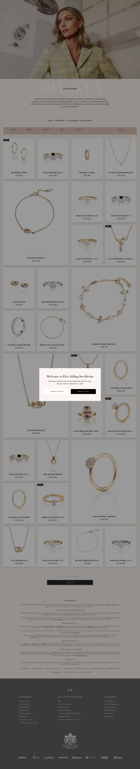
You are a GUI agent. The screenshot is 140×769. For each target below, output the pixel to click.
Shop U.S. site (83, 391)
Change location (57, 391)
